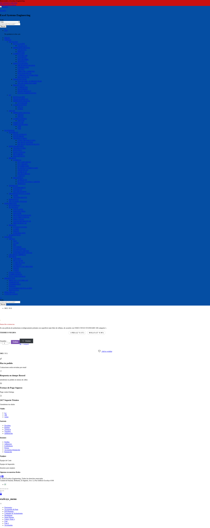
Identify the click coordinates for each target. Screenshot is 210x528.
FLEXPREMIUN (19, 188)
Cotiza (15, 342)
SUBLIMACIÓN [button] (10, 203)
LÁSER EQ (17, 264)
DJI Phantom (8, 511)
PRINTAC (21, 52)
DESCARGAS (9, 292)
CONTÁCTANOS (11, 294)
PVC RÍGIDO (23, 164)
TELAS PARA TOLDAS (18, 201)
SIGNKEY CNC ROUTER (23, 266)
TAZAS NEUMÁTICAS (22, 221)
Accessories (8, 525)
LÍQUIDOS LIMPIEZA (17, 255)
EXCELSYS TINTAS (21, 251)
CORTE (16, 270)
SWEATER (17, 213)
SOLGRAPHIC (23, 59)
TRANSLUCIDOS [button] (20, 138)
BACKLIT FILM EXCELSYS (28, 144)
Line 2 (6, 523)
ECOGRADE (22, 103)
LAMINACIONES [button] (20, 105)
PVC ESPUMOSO (24, 162)
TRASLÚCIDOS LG (20, 99)
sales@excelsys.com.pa (8, 5)
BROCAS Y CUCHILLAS (18, 280)
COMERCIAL (23, 87)
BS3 (14, 245)
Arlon (6, 417)
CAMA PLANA (19, 263)
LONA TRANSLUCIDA (27, 140)
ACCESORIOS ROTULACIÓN (20, 288)
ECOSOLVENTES (20, 227)
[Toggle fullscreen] (5, 488)
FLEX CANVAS (19, 152)
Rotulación (8, 452)
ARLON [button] (12, 111)
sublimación (8, 433)
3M (5, 415)
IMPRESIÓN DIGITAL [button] (21, 48)
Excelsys (3, 10)
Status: (2, 324)
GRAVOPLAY (23, 170)
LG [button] (10, 95)
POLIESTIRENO (24, 174)
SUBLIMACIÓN (19, 233)
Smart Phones (9, 517)
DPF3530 (21, 121)
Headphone (8, 515)
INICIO (7, 38)
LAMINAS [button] (17, 160)
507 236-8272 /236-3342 (8, 3)
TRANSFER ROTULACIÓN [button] (19, 194)
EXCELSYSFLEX (20, 134)
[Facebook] (1, 477)
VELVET (21, 69)
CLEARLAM (22, 56)
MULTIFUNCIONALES (22, 215)
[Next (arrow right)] (3, 490)
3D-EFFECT (22, 61)
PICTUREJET (18, 154)
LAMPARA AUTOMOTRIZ (28, 75)
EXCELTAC (22, 50)
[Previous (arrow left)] (1, 490)
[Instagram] (3, 477)
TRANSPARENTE (20, 197)
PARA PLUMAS (19, 211)
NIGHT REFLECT (24, 91)
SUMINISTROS (15, 235)
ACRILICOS (22, 180)
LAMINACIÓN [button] (19, 54)
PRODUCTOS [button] (9, 278)
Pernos (6, 448)
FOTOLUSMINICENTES (27, 93)
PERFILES (21, 184)
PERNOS (12, 286)
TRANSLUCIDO (19, 148)
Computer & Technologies (13, 513)
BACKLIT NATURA (25, 142)
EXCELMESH (18, 136)
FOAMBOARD (23, 166)
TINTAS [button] (12, 239)
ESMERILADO (23, 67)
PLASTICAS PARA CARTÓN (29, 182)
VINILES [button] (7, 40)
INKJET (16, 231)
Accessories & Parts (11, 509)
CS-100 (15, 243)
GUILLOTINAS (15, 272)
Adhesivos (8, 444)
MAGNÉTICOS (19, 156)
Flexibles (7, 425)
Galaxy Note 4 (9, 519)
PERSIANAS (13, 199)
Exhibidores (8, 446)
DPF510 (20, 117)
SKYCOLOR (18, 261)
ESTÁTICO (17, 150)
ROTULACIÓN (19, 97)
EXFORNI (17, 259)
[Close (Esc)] (1, 488)
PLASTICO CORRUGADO (28, 168)
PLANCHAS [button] (13, 207)
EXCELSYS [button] (13, 42)
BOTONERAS (14, 205)
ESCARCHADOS (19, 192)
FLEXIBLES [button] (13, 132)
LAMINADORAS (15, 274)
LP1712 (20, 107)
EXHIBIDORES (15, 284)
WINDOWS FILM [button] (19, 79)
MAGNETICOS (23, 77)
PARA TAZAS (18, 219)
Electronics (8, 507)
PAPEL (15, 195)
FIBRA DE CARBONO (26, 71)
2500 (19, 126)
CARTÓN (21, 176)
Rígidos (7, 427)
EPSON (16, 268)
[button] (77, 333)
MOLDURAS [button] (18, 178)
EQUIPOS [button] (8, 237)
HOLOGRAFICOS (24, 73)
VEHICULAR (18, 123)
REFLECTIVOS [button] (19, 85)
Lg (5, 413)
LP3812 (20, 109)
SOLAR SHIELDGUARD (27, 83)
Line (6, 521)
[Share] (3, 488)
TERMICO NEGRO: (8, 332)
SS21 (15, 241)
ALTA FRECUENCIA (21, 217)
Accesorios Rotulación (12, 450)
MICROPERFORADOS (26, 65)
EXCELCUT (22, 46)
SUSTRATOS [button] (9, 130)
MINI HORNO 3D (20, 223)
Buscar (3, 26)
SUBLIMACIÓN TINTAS (22, 253)
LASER (16, 229)
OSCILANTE (18, 209)
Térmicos (7, 429)
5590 (19, 128)
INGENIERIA (23, 89)
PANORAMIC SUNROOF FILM (30, 81)
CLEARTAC (22, 57)
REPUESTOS (14, 290)
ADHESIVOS (14, 282)
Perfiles (7, 442)
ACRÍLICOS (22, 172)
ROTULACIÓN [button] (19, 44)
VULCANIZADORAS (17, 276)
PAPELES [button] (12, 225)
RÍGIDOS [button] (12, 158)
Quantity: (3, 341)
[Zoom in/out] (7, 488)
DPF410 (20, 115)
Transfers (7, 431)
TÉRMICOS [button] (13, 186)
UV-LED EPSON (19, 249)
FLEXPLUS (17, 190)
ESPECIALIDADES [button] (20, 63)
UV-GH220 (17, 247)
